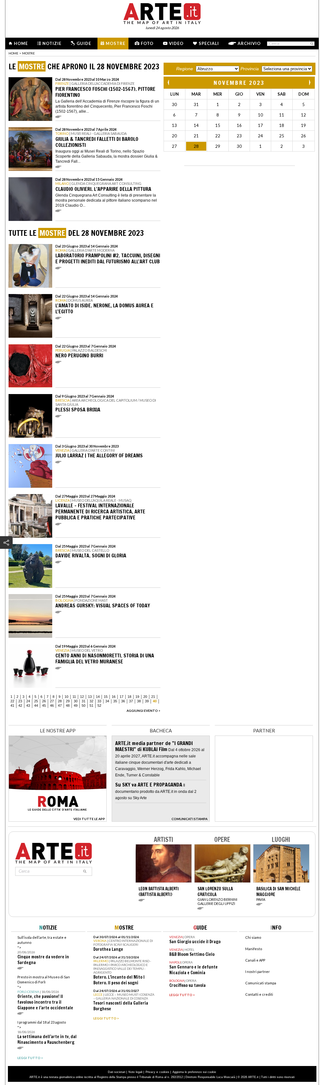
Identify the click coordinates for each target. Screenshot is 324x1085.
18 (129, 697)
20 (145, 697)
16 (113, 697)
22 (12, 701)
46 (52, 705)
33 (99, 701)
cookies (164, 1072)
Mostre (115, 43)
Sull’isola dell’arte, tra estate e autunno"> (43, 950)
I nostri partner (257, 971)
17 (121, 697)
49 (76, 705)
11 (74, 697)
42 (20, 705)
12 (82, 697)
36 (123, 701)
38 (139, 701)
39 (147, 701)
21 (153, 697)
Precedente (169, 82)
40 (155, 701)
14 (98, 697)
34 (107, 701)
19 (137, 697)
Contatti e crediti (259, 994)
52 (99, 705)
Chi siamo (253, 937)
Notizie (51, 43)
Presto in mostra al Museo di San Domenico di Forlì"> (45, 993)
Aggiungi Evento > (143, 710)
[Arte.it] (162, 12)
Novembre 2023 (239, 82)
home (13, 53)
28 (60, 701)
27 (52, 701)
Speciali (209, 43)
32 (91, 701)
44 (36, 705)
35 (115, 701)
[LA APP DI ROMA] (57, 820)
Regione (184, 68)
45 (44, 705)
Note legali (135, 1072)
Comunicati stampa (260, 983)
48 (68, 705)
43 (28, 705)
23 (20, 701)
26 (44, 701)
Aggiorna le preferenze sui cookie (194, 1072)
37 (131, 701)
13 (90, 697)
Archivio (249, 43)
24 (28, 701)
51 (91, 705)
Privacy (150, 1072)
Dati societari (116, 1072)
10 (66, 697)
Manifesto (253, 949)
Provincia (249, 68)
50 (83, 705)
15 (106, 697)
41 (12, 705)
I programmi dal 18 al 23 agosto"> (47, 1032)
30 (76, 701)
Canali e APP (255, 960)
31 (83, 701)
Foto (147, 43)
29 (68, 701)
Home (21, 43)
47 (60, 705)
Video (176, 43)
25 (36, 701)
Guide (84, 43)
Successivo (309, 82)
